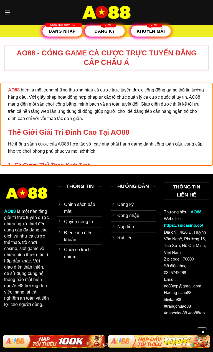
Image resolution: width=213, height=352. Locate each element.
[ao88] (106, 12)
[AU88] (54, 341)
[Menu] (7, 12)
